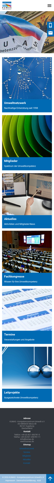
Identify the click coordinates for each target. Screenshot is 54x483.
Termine (26, 452)
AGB (39, 480)
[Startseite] (7, 5)
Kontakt (26, 463)
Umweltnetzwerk (27, 448)
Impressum (10, 480)
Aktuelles (27, 459)
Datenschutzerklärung (26, 480)
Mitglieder (26, 456)
